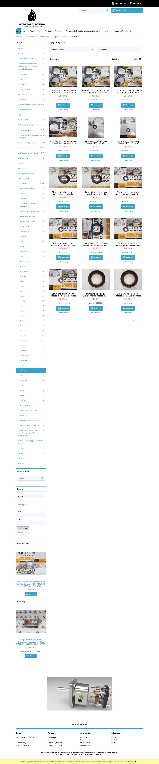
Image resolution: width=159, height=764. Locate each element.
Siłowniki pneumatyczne (25, 58)
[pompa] (79, 693)
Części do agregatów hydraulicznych (29, 125)
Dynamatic (23, 361)
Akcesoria (21, 53)
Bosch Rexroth (24, 251)
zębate (22, 375)
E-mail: (19, 511)
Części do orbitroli (23, 178)
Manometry (22, 99)
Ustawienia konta (86, 745)
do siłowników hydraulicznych (29, 420)
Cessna (22, 321)
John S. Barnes (24, 226)
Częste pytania (53, 740)
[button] (63, 109)
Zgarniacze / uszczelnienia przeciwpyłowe (28, 204)
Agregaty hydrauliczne (25, 110)
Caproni (22, 400)
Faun (21, 286)
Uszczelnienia (22, 183)
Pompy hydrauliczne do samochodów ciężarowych (30, 136)
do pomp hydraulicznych (28, 221)
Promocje (21, 464)
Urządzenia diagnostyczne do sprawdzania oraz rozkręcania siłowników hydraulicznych (27, 66)
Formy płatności (21, 740)
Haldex (22, 316)
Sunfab (22, 326)
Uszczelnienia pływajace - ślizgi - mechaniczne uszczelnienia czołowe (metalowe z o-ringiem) (31, 213)
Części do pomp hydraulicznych (28, 143)
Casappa (22, 346)
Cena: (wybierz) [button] (103, 49)
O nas (113, 737)
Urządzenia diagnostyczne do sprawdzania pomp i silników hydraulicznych (27, 433)
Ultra (21, 241)
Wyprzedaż (21, 448)
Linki (113, 743)
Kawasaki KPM (24, 261)
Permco (22, 246)
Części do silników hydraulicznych (28, 153)
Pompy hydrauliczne (24, 130)
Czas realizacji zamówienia (25, 737)
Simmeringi (23, 198)
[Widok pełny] (140, 59)
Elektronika (21, 94)
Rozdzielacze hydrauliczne (26, 173)
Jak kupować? (52, 737)
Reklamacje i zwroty (23, 745)
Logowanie (83, 737)
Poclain (22, 395)
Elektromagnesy (23, 84)
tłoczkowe (23, 370)
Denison (22, 336)
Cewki (20, 79)
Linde (21, 385)
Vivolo (22, 311)
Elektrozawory (22, 74)
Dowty (22, 281)
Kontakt (114, 740)
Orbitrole (21, 163)
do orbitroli (23, 415)
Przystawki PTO (23, 120)
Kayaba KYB (23, 276)
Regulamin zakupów (55, 745)
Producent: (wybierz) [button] (58, 49)
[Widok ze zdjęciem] (135, 59)
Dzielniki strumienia (24, 89)
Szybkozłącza (22, 168)
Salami (22, 291)
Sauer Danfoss (24, 341)
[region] (79, 693)
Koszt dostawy (21, 743)
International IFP (25, 271)
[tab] (73, 724)
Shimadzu (23, 266)
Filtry (19, 115)
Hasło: (19, 519)
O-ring (22, 193)
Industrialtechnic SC (26, 405)
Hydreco (22, 256)
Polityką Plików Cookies (68, 762)
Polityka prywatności (55, 743)
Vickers (22, 296)
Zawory (20, 453)
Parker (22, 366)
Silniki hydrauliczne (24, 148)
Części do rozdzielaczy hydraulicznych (30, 105)
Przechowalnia (85, 743)
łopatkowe (23, 380)
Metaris (22, 306)
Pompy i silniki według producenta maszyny (29, 442)
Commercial (24, 351)
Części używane (23, 158)
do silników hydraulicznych (28, 410)
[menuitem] (28, 31)
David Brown (24, 356)
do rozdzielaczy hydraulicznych (30, 425)
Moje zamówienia (86, 740)
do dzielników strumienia (28, 188)
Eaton (22, 390)
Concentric (23, 236)
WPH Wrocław (24, 231)
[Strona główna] (32, 17)
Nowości (20, 459)
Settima (20, 48)
